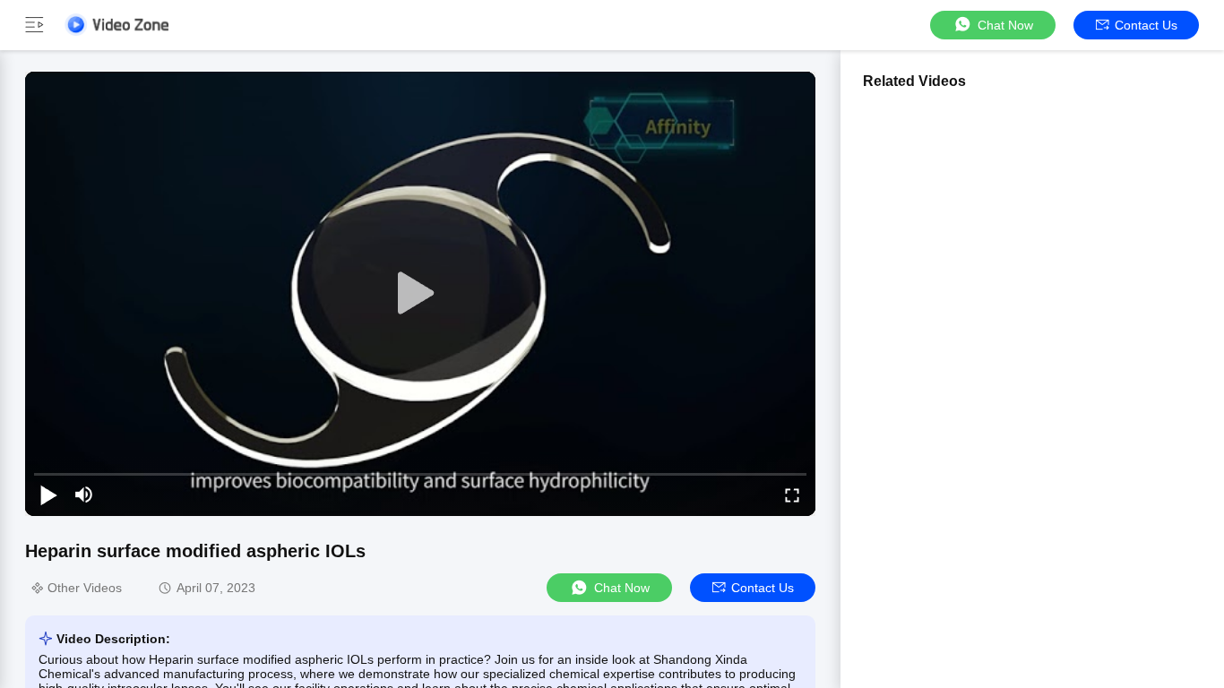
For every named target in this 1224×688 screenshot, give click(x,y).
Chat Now (1005, 25)
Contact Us (1146, 25)
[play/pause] (48, 494)
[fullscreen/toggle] (792, 494)
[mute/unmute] (84, 494)
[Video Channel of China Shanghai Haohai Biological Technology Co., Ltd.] (116, 24)
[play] (420, 293)
